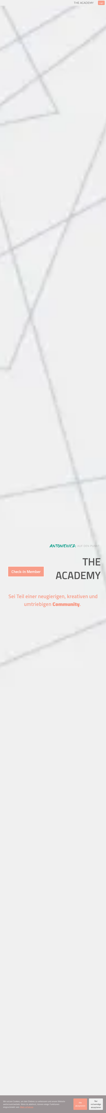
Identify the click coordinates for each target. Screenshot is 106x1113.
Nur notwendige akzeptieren (96, 1104)
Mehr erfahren (26, 1107)
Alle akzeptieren (80, 1104)
